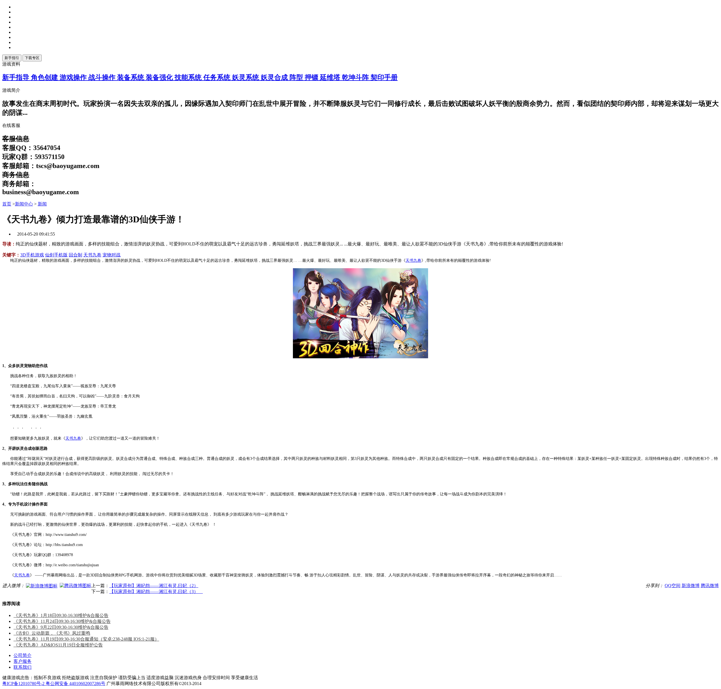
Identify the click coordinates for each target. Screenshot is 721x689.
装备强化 (160, 77)
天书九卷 (92, 254)
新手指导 (16, 77)
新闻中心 (24, 204)
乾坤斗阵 (356, 77)
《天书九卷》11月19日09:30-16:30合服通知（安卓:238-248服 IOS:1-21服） (86, 639)
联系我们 (23, 667)
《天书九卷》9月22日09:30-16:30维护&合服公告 (61, 627)
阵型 (297, 77)
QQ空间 (672, 585)
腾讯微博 (710, 585)
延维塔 (331, 77)
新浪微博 (691, 585)
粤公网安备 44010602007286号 (75, 683)
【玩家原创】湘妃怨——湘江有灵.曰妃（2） (153, 585)
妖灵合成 (275, 77)
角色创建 (45, 77)
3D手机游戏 (32, 254)
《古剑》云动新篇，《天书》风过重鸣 (52, 633)
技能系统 (189, 77)
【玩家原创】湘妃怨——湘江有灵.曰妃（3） (156, 591)
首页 (6, 204)
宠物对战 (112, 254)
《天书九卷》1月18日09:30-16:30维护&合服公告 (61, 615)
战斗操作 (102, 77)
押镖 (312, 77)
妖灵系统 (246, 77)
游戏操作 (74, 77)
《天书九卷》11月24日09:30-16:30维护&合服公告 (62, 621)
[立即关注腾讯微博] (75, 585)
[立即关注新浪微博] (41, 585)
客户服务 (23, 661)
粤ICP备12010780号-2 (24, 683)
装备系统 (131, 77)
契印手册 (384, 77)
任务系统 (217, 77)
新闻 (42, 204)
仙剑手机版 (56, 254)
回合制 (75, 254)
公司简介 (23, 655)
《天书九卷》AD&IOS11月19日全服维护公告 (58, 645)
